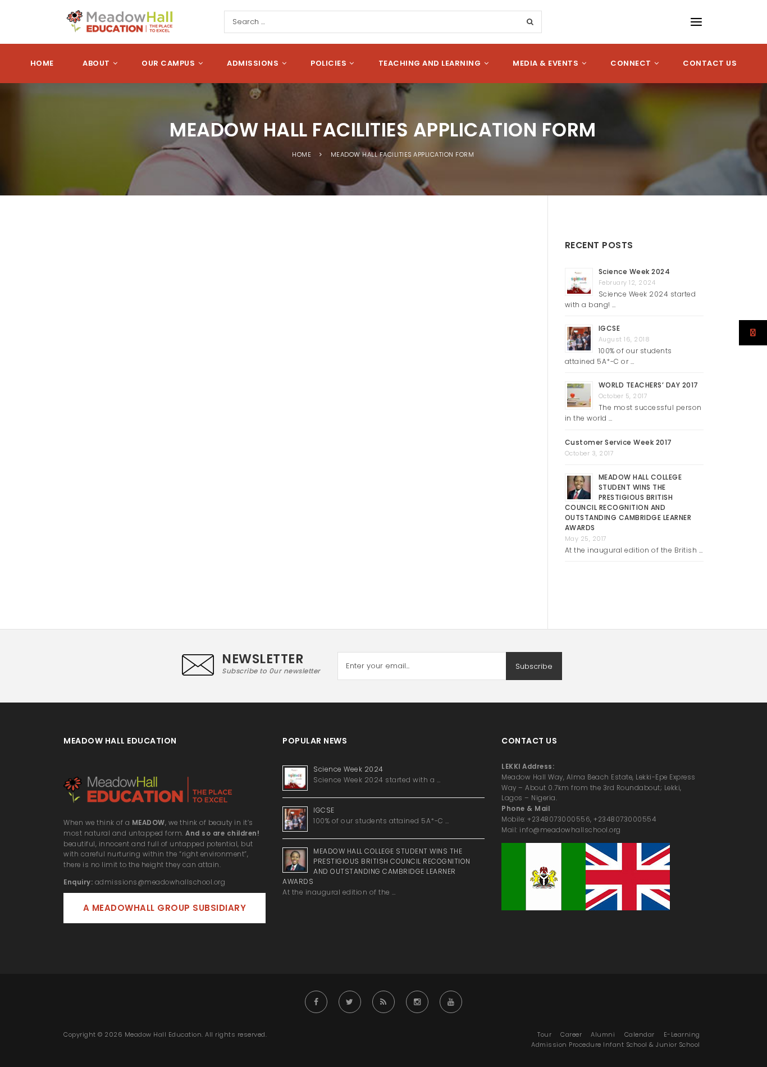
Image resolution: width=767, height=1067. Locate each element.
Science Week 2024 (634, 271)
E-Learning (682, 1034)
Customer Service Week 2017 (618, 442)
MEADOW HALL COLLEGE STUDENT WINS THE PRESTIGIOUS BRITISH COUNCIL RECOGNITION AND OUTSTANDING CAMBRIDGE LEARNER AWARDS (628, 502)
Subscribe (534, 666)
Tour (544, 1034)
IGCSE (610, 328)
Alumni (603, 1034)
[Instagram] (417, 1002)
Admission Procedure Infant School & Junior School (615, 1044)
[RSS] (383, 1002)
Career (571, 1034)
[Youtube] (451, 1002)
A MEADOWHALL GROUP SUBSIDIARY (164, 908)
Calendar (639, 1034)
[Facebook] (316, 1002)
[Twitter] (350, 1002)
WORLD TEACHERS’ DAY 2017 (648, 385)
